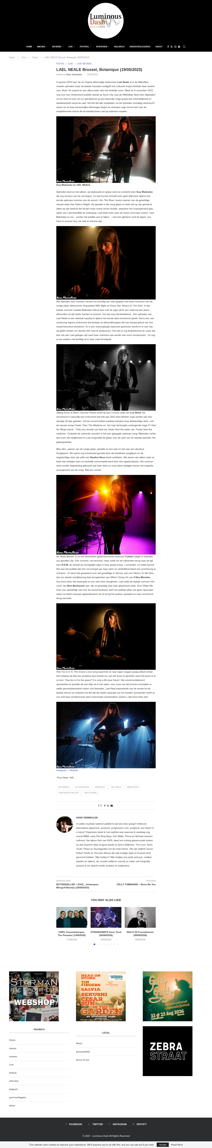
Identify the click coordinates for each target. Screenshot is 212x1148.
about (12, 1105)
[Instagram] (175, 46)
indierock (100, 787)
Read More (177, 1145)
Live (70, 47)
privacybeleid (83, 1051)
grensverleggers (17, 1097)
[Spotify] (179, 46)
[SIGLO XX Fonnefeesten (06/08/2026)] (140, 917)
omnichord (132, 787)
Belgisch (119, 47)
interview (13, 1081)
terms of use (82, 1059)
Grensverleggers (140, 47)
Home (29, 47)
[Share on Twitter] (108, 805)
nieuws (41, 47)
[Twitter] (171, 46)
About (158, 47)
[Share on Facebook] (105, 805)
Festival (84, 47)
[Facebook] (168, 46)
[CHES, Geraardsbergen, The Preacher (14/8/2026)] (71, 917)
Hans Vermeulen (74, 74)
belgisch (13, 1089)
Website (74, 770)
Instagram (61, 770)
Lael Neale (116, 787)
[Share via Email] (111, 805)
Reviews (56, 47)
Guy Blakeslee (82, 787)
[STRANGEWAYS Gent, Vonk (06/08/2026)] (106, 917)
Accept (162, 1144)
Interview (101, 47)
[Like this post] (101, 805)
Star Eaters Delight (68, 793)
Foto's (35, 57)
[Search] (184, 46)
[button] (61, 926)
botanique (63, 787)
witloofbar (91, 793)
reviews (13, 1056)
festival (12, 1072)
